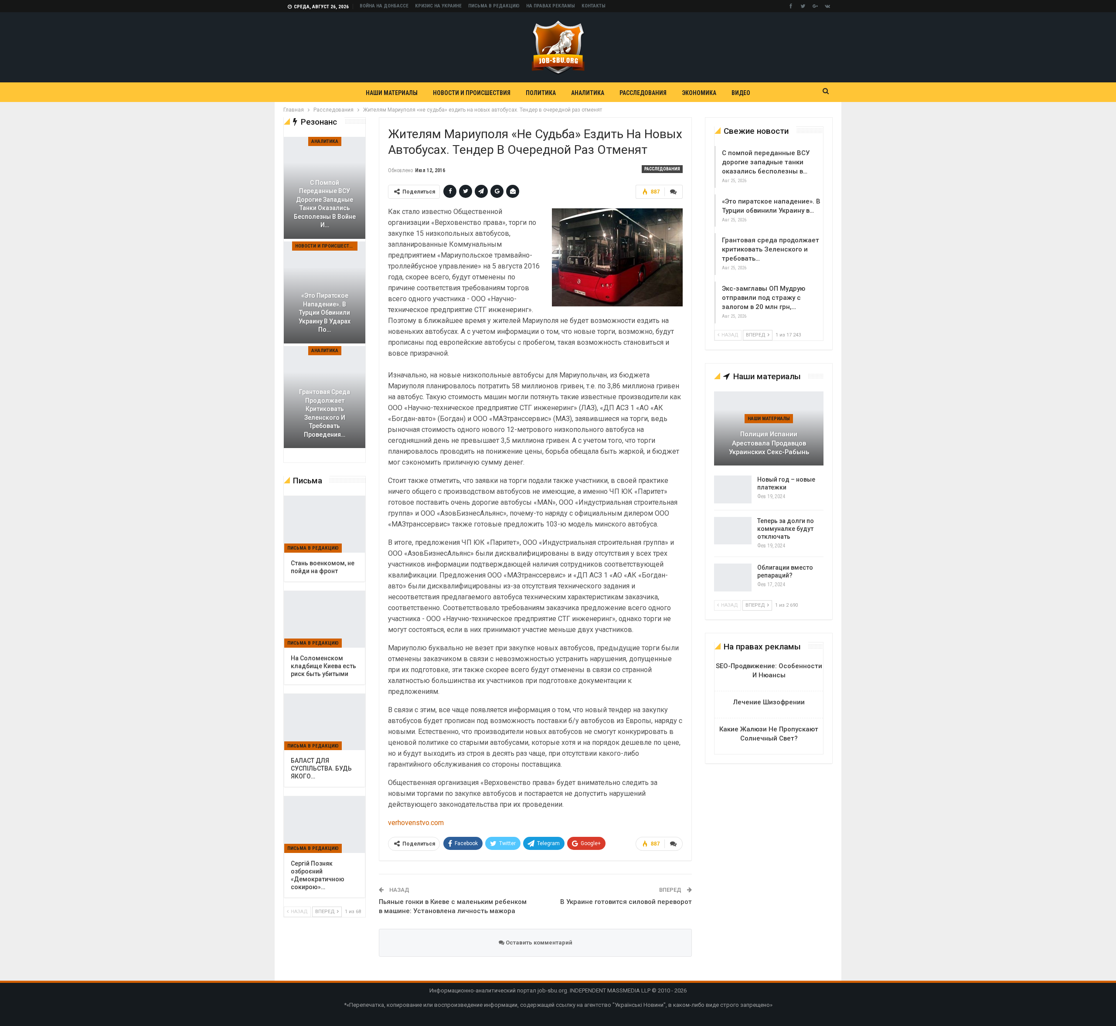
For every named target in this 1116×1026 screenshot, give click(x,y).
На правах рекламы (550, 6)
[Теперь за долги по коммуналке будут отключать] (733, 531)
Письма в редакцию (494, 6)
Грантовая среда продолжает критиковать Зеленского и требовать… (770, 249)
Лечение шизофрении (769, 702)
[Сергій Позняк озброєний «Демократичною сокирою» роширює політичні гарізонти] (324, 824)
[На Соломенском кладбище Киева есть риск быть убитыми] (324, 619)
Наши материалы (392, 92)
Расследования (643, 92)
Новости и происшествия (471, 92)
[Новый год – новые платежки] (733, 489)
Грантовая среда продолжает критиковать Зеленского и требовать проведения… (324, 413)
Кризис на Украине (438, 6)
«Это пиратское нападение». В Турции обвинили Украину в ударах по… (324, 312)
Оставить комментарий (538, 942)
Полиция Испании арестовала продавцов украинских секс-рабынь (769, 443)
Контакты (594, 6)
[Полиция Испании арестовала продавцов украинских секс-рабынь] (768, 428)
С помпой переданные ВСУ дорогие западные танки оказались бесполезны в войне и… (325, 204)
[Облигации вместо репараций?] (733, 577)
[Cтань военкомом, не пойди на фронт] (324, 524)
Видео (741, 92)
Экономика (699, 92)
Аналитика (587, 92)
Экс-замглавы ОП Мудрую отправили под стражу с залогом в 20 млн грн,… (763, 298)
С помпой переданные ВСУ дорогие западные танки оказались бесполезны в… (766, 162)
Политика (541, 92)
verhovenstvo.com (416, 823)
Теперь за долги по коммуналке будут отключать (785, 528)
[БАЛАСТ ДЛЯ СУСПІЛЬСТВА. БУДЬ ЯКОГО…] (324, 722)
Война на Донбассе (384, 6)
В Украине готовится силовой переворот (626, 902)
